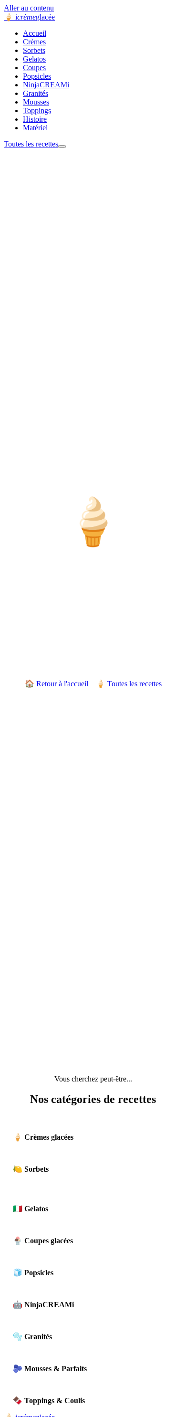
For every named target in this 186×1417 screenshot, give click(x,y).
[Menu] (62, 146)
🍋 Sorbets (31, 1169)
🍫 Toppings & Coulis (49, 1400)
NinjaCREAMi (46, 85)
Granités (35, 93)
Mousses (36, 102)
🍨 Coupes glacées (43, 1241)
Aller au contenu (29, 8)
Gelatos (34, 59)
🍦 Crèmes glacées (43, 1137)
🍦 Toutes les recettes (129, 684)
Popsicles (37, 76)
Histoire (35, 119)
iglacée (29, 17)
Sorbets (34, 50)
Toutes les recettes (31, 144)
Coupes (34, 67)
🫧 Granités (32, 1337)
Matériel (35, 128)
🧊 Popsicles (33, 1273)
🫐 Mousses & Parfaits (50, 1369)
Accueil (34, 33)
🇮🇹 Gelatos (30, 1209)
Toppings (37, 110)
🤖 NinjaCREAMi (43, 1305)
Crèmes (34, 42)
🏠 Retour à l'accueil (56, 684)
